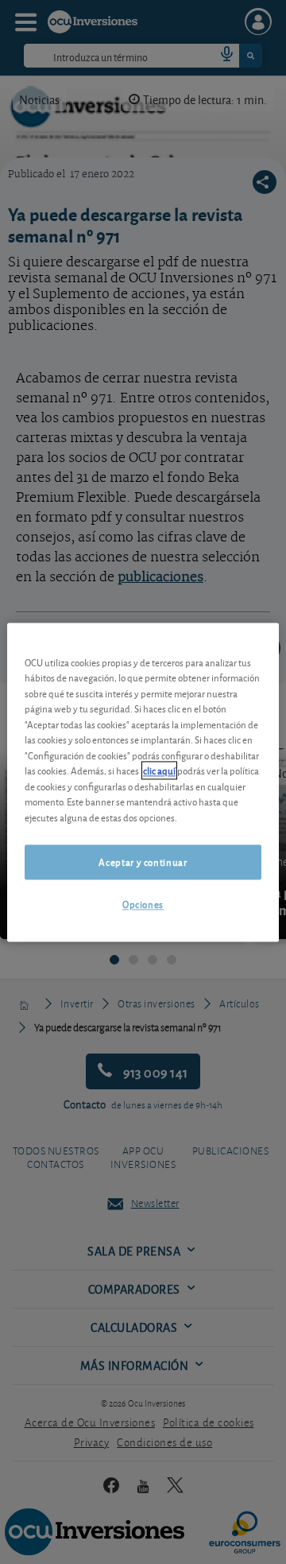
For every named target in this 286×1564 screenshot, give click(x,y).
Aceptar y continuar (143, 862)
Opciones (143, 904)
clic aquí (159, 770)
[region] (143, 782)
